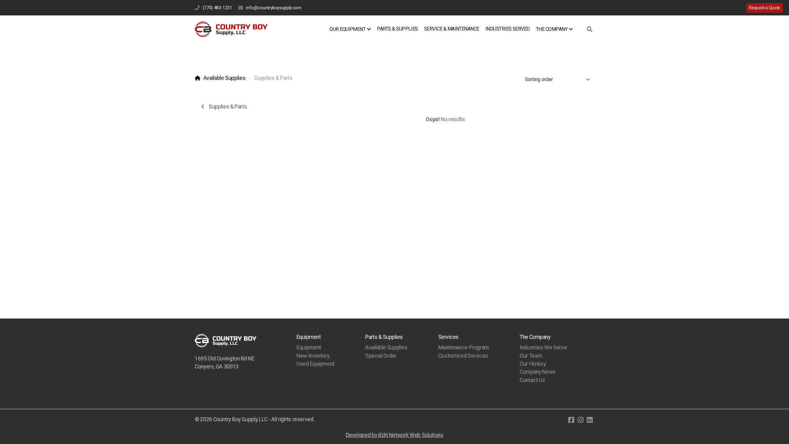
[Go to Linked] (589, 420)
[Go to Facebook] (571, 420)
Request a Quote (764, 7)
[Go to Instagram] (580, 420)
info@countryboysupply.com (273, 7)
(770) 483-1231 (217, 7)
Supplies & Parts (228, 107)
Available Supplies (224, 78)
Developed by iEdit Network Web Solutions (395, 435)
